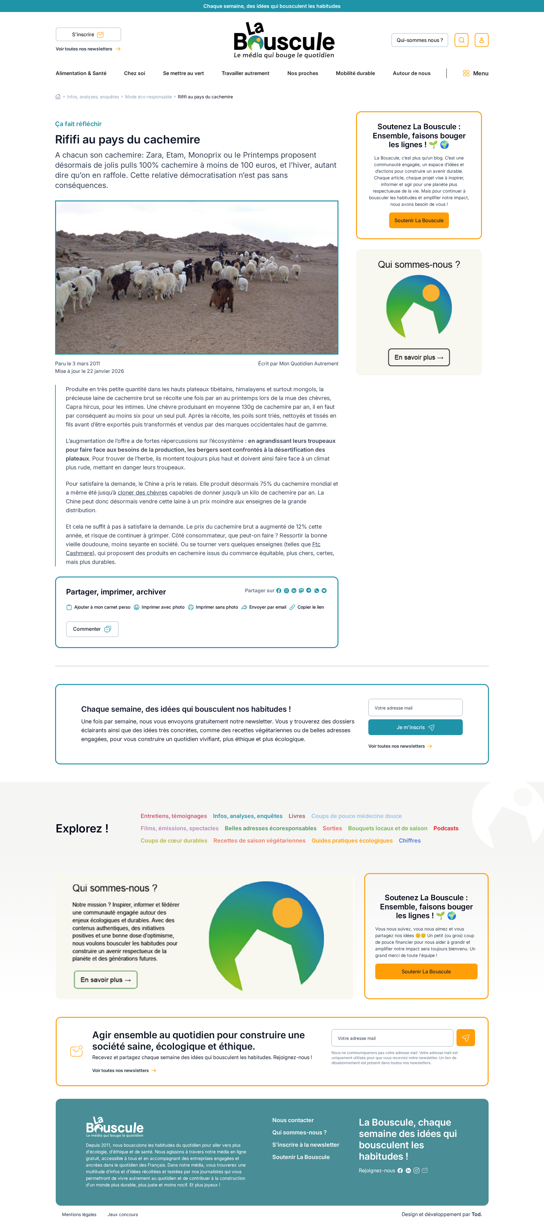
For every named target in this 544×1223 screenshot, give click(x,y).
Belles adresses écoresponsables (271, 828)
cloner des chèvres (142, 492)
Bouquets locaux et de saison (388, 828)
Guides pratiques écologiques (352, 840)
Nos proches (302, 73)
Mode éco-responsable (148, 96)
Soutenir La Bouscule (419, 220)
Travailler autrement (245, 73)
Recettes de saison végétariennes (259, 840)
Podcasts (446, 828)
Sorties (332, 828)
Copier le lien (311, 607)
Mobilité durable (355, 73)
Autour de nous (412, 73)
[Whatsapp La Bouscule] (317, 591)
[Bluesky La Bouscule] (324, 591)
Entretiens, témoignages (174, 816)
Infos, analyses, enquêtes (93, 96)
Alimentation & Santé (81, 73)
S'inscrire (83, 34)
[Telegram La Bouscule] (309, 591)
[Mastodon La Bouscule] (301, 591)
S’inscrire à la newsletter (305, 1144)
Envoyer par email (267, 607)
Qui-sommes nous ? (420, 40)
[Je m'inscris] (465, 1037)
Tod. (477, 1214)
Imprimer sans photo (217, 607)
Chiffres (410, 840)
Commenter (87, 629)
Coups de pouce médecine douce (356, 816)
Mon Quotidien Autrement (308, 363)
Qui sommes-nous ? (299, 1132)
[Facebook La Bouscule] (279, 591)
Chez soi (134, 73)
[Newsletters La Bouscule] (425, 1170)
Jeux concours (123, 1214)
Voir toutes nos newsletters (84, 48)
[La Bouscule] (284, 40)
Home (58, 97)
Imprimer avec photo (163, 607)
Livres (297, 816)
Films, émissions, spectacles (180, 828)
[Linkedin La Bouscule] (294, 591)
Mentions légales (79, 1214)
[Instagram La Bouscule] (286, 591)
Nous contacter (293, 1120)
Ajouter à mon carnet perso (102, 607)
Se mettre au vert (183, 73)
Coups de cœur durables (174, 840)
